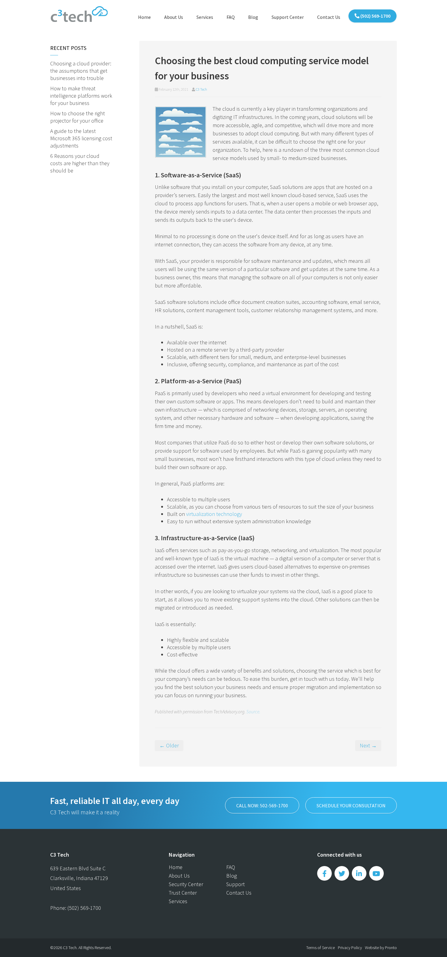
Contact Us (328, 17)
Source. (253, 712)
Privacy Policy (350, 947)
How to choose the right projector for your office (77, 117)
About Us (173, 17)
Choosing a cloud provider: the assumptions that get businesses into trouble (80, 71)
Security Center (186, 884)
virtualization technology (214, 513)
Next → (368, 745)
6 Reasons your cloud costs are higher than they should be (79, 163)
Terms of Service (320, 947)
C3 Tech (201, 89)
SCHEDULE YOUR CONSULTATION (351, 805)
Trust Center (183, 892)
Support (235, 884)
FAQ (231, 17)
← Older (169, 745)
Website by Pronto (381, 947)
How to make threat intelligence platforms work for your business (81, 95)
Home (144, 17)
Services (204, 17)
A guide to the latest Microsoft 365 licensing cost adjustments (81, 138)
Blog (253, 17)
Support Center (288, 17)
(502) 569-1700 (374, 16)
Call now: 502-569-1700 (262, 805)
